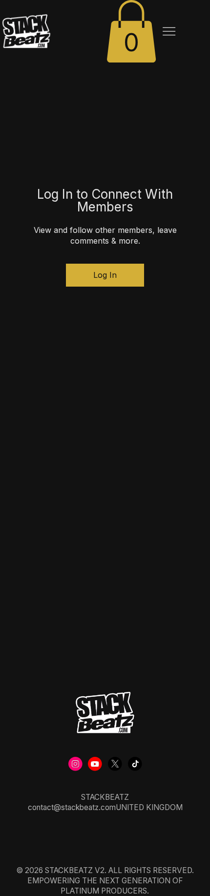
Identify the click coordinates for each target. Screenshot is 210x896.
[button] (131, 31)
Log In (105, 275)
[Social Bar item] (75, 764)
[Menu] (169, 31)
